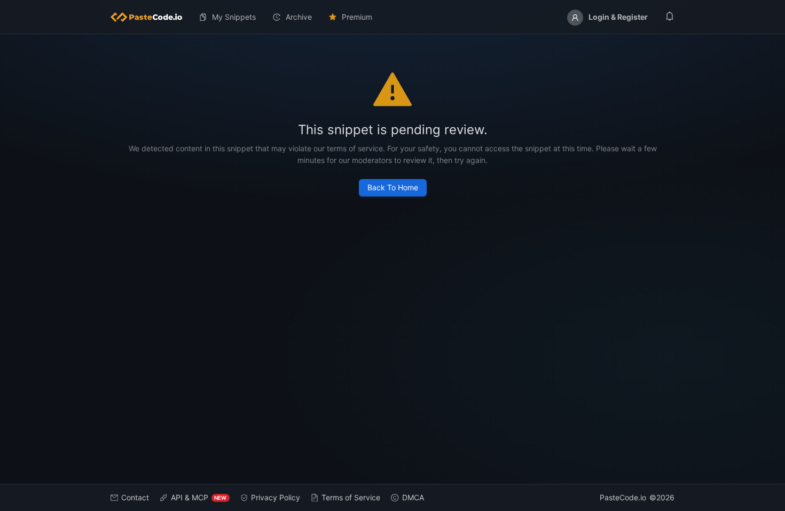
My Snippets (234, 16)
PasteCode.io (623, 497)
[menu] (393, 17)
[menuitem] (151, 17)
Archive (299, 16)
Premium (357, 16)
